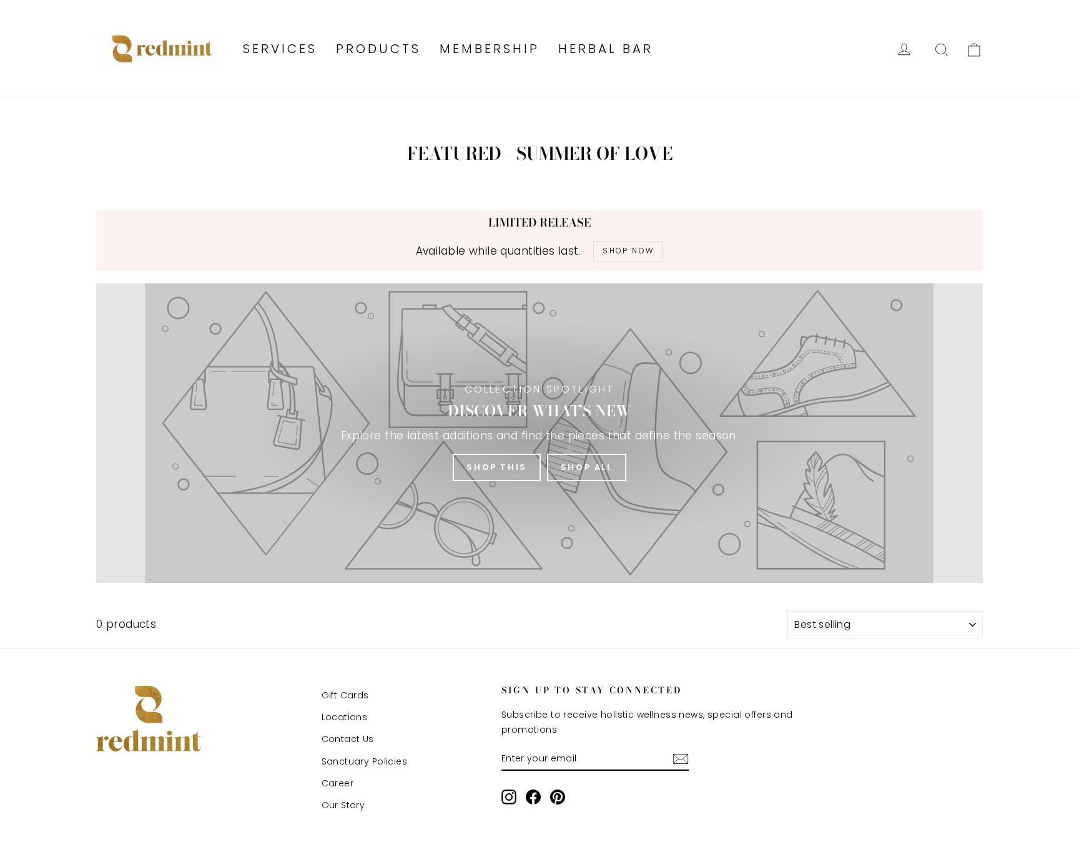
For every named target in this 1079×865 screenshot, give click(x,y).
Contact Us (348, 739)
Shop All (587, 467)
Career (338, 783)
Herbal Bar (605, 48)
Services (280, 48)
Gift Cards (345, 695)
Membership (490, 48)
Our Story (343, 805)
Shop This (496, 467)
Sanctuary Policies (365, 761)
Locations (345, 717)
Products (378, 48)
